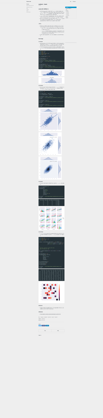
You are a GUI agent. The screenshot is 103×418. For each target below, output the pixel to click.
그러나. (66, 9)
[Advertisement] (71, 30)
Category (74, 1)
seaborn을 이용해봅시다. (68, 8)
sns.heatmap (67, 15)
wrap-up (67, 16)
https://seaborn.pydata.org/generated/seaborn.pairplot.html (50, 314)
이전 (45, 330)
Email (27, 8)
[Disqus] (51, 347)
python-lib (43, 318)
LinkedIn (27, 9)
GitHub (27, 10)
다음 (58, 330)
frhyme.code (28, 1)
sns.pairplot (67, 14)
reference (67, 17)
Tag (70, 1)
